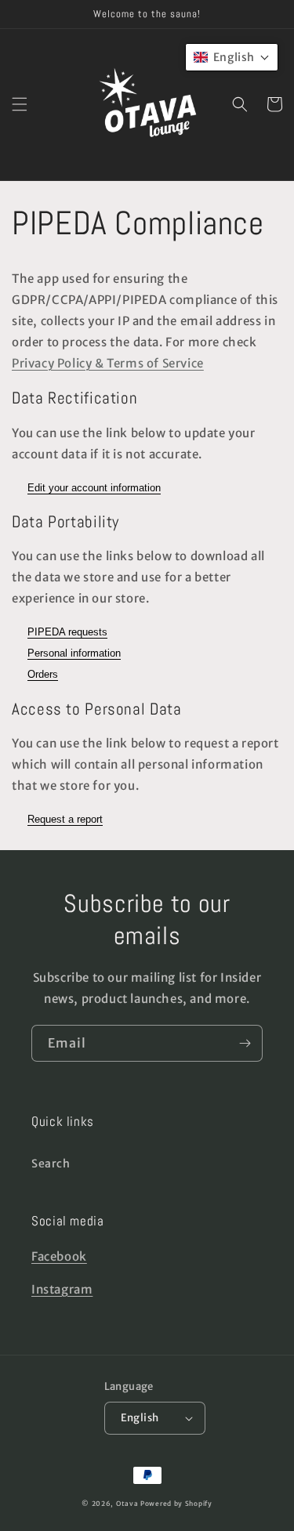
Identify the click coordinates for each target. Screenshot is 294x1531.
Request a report (65, 819)
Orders (42, 674)
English (140, 1417)
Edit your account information (94, 488)
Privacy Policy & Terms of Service (108, 363)
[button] (19, 104)
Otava (127, 1503)
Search (51, 1163)
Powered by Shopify (176, 1503)
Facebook (59, 1256)
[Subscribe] (244, 1043)
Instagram (62, 1289)
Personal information (74, 653)
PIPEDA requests (67, 632)
